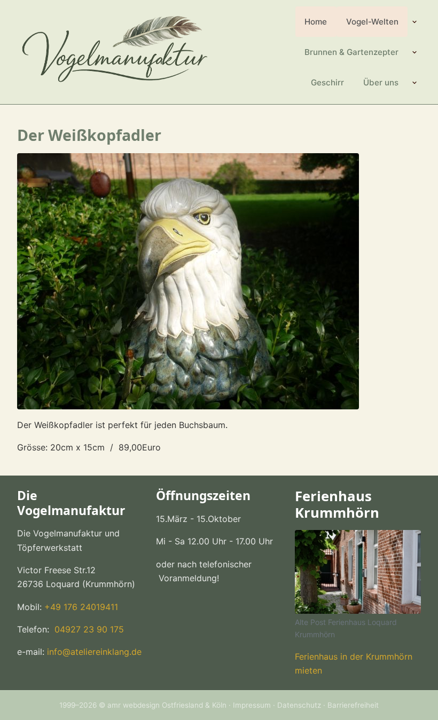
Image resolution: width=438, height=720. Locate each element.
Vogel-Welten (372, 22)
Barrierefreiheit (353, 705)
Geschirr (327, 82)
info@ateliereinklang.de (94, 651)
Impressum (252, 705)
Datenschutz (299, 705)
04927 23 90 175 (88, 629)
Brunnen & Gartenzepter (351, 52)
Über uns (380, 82)
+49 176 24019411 (81, 607)
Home (315, 22)
